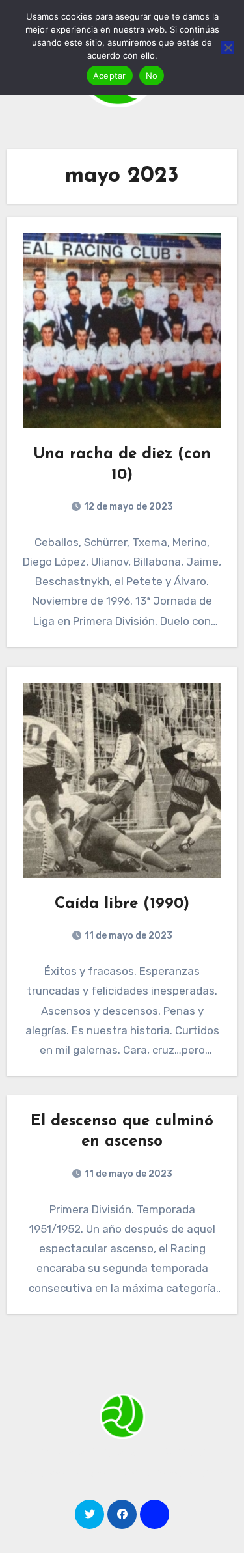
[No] (227, 47)
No (152, 75)
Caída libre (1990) (122, 904)
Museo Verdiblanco (122, 1451)
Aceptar (109, 75)
